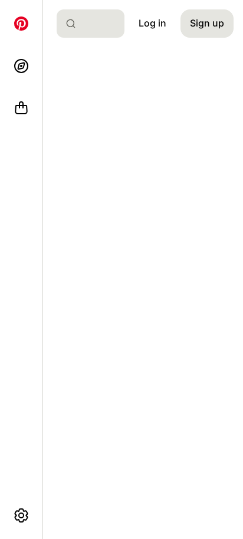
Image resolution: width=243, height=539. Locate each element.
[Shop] (21, 108)
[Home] (21, 23)
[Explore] (21, 66)
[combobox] (95, 23)
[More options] (21, 515)
